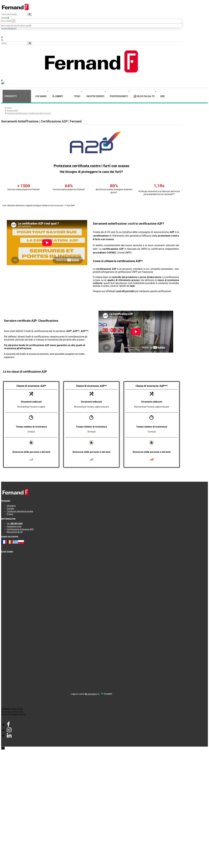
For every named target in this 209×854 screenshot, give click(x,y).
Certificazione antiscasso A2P (20, 529)
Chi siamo (11, 506)
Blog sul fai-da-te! (15, 532)
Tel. (15, 523)
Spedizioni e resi (14, 526)
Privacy (10, 514)
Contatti (10, 508)
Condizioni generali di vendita (20, 511)
